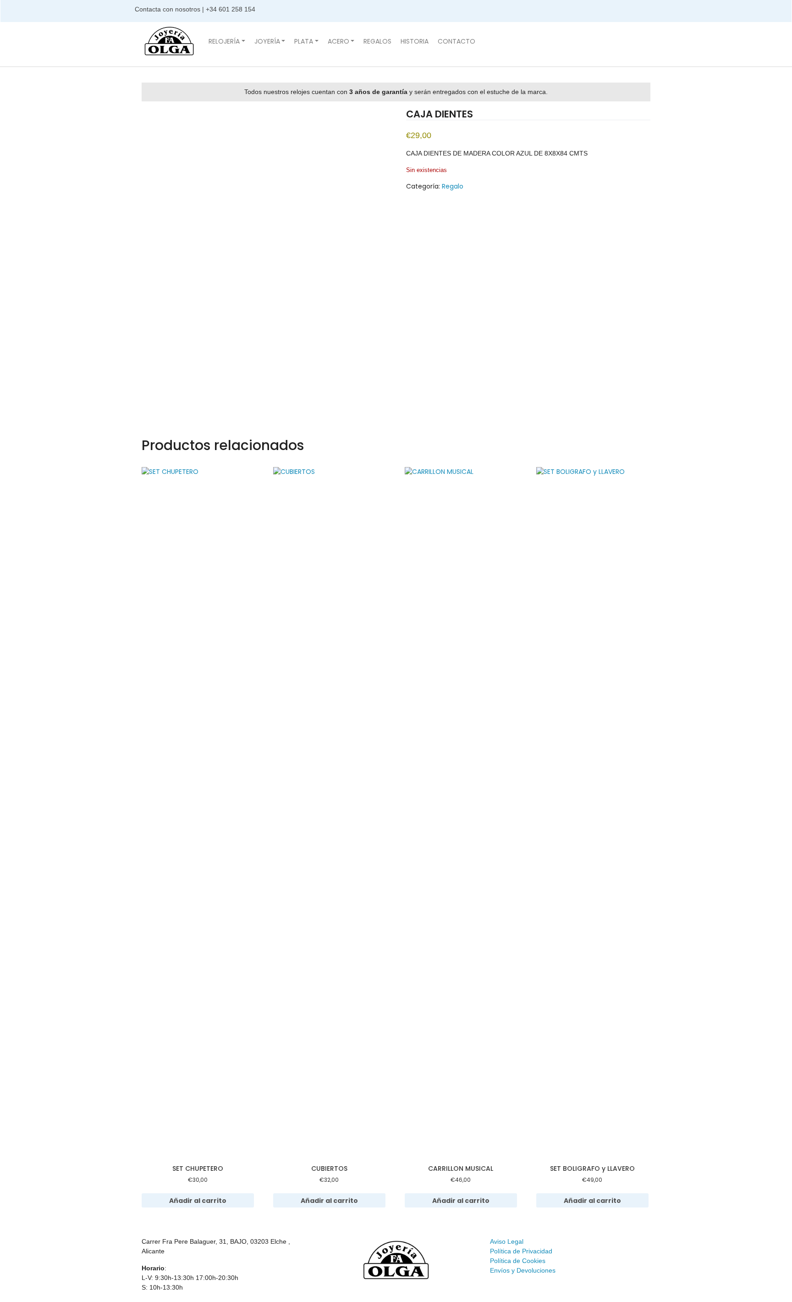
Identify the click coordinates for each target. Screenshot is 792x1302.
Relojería (224, 41)
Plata (303, 41)
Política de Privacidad (521, 1251)
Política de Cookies (517, 1260)
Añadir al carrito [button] (197, 1200)
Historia (415, 41)
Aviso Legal (506, 1241)
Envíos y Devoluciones (523, 1270)
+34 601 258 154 (231, 9)
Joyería (267, 41)
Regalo (452, 186)
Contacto (456, 41)
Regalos (377, 41)
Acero (338, 41)
